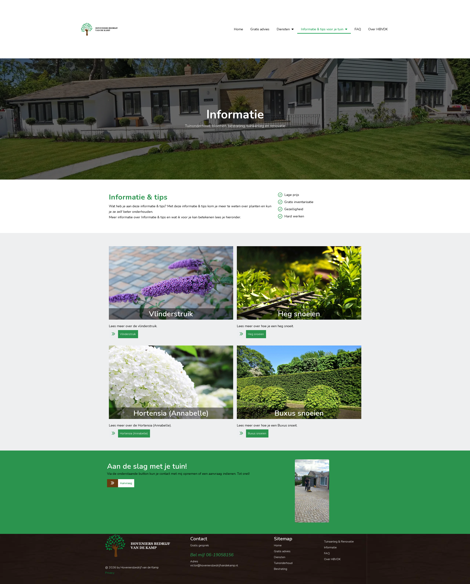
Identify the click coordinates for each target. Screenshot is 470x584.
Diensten (283, 29)
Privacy (109, 573)
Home (238, 29)
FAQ (358, 29)
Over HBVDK (378, 29)
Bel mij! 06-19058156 (212, 555)
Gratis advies (259, 29)
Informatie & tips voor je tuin (322, 29)
